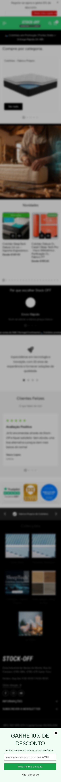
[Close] (56, 733)
